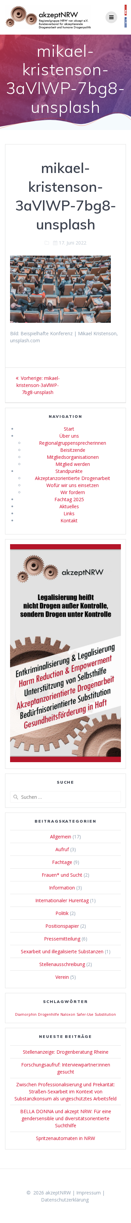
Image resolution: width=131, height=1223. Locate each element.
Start (69, 429)
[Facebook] (126, 26)
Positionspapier (62, 926)
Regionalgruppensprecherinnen (72, 443)
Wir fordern (72, 492)
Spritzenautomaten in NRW (65, 1138)
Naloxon (67, 1014)
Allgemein (60, 836)
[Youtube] (126, 13)
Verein (62, 977)
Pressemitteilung (62, 938)
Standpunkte (69, 471)
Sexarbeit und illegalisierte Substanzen (62, 951)
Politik (62, 913)
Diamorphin (26, 1014)
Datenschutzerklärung (65, 1199)
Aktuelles (69, 506)
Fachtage (62, 862)
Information (62, 887)
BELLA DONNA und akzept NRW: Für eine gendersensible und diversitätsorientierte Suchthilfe (65, 1118)
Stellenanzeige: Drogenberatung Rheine (65, 1052)
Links (69, 513)
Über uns (69, 436)
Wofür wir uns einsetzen (72, 485)
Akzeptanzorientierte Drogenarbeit (72, 478)
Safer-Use (85, 1014)
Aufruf (62, 849)
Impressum (88, 1192)
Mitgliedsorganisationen (73, 457)
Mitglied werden (72, 464)
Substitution (105, 1014)
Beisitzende (72, 450)
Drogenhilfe (48, 1014)
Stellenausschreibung (62, 964)
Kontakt (69, 520)
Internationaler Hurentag (62, 900)
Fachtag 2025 (69, 499)
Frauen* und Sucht (62, 875)
